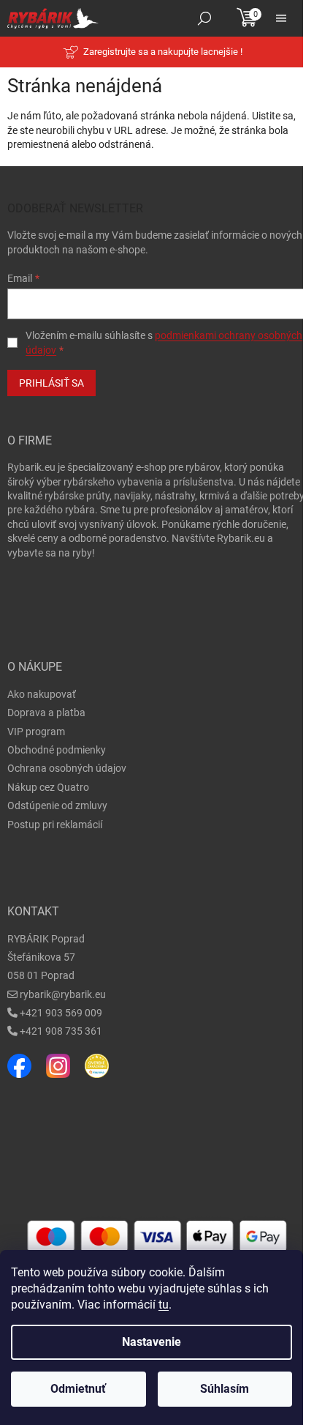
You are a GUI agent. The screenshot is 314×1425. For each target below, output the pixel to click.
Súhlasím (224, 1389)
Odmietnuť (78, 1389)
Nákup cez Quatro (48, 787)
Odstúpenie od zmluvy (57, 805)
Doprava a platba (46, 712)
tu (163, 1304)
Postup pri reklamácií (54, 824)
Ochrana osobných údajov (66, 768)
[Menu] (281, 18)
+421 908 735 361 (61, 1031)
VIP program (36, 731)
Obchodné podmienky (56, 750)
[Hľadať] (204, 18)
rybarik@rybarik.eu (63, 994)
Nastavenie (151, 1342)
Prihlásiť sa (51, 383)
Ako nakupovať (41, 694)
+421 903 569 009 (61, 1013)
